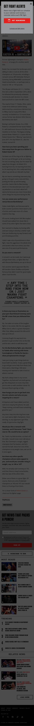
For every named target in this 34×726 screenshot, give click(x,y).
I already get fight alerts (16, 28)
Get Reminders (18, 21)
